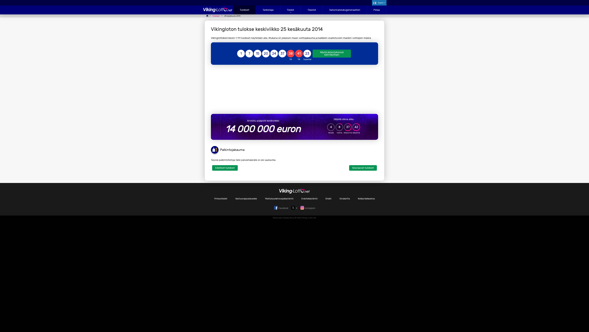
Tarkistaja (268, 9)
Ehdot (328, 198)
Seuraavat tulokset (363, 167)
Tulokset (244, 9)
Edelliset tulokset (225, 167)
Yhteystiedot (220, 198)
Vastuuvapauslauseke (246, 198)
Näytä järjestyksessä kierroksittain (332, 53)
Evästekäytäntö (309, 198)
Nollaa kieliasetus (366, 198)
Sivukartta (344, 198)
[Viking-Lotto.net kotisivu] (217, 11)
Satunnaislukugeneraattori (344, 9)
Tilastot (312, 9)
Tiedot (290, 9)
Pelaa (376, 9)
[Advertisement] (294, 89)
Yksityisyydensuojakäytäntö (279, 198)
